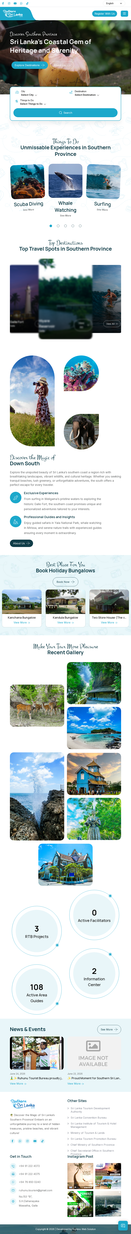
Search (67, 112)
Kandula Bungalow (65, 617)
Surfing (102, 203)
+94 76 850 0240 (30, 1182)
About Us (60, 65)
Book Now (63, 581)
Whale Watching (65, 206)
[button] (51, 226)
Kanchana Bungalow (22, 617)
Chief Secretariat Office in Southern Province (92, 1152)
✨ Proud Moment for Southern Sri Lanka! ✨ (40, 1078)
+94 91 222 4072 (29, 1166)
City (23, 91)
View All (77, 328)
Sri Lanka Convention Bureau (89, 1117)
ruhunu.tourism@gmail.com (35, 1190)
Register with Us (105, 13)
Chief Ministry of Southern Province (93, 1144)
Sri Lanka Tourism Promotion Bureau (93, 1138)
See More (28, 209)
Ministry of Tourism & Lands (88, 1132)
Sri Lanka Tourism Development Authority (90, 1110)
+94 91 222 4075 (29, 1174)
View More (20, 622)
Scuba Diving (28, 204)
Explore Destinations (27, 65)
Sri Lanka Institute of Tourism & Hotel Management (93, 1125)
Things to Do (27, 100)
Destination (80, 91)
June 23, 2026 (17, 1073)
